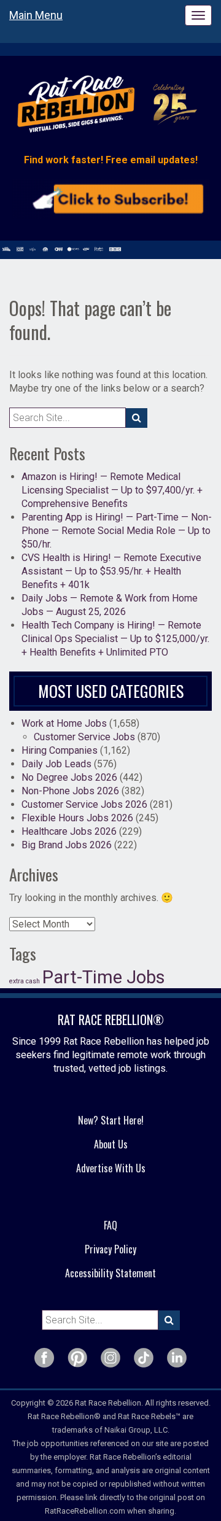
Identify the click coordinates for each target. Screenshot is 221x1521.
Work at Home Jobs (64, 723)
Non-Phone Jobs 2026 (70, 791)
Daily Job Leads (56, 764)
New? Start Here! (111, 1120)
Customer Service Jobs (84, 737)
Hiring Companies (59, 750)
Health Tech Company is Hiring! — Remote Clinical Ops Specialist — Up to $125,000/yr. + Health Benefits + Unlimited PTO (115, 638)
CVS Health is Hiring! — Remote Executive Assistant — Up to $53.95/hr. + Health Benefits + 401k (111, 571)
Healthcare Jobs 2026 (69, 831)
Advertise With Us (110, 1168)
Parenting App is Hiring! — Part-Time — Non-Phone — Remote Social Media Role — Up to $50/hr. (116, 530)
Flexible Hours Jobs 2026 (77, 818)
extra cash (24, 981)
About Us (111, 1144)
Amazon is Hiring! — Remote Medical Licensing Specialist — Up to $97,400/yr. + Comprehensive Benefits (112, 490)
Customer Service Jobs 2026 (84, 804)
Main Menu (36, 15)
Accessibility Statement (110, 1273)
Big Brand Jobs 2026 (66, 845)
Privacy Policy (110, 1249)
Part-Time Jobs (103, 977)
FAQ (110, 1225)
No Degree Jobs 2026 (69, 777)
